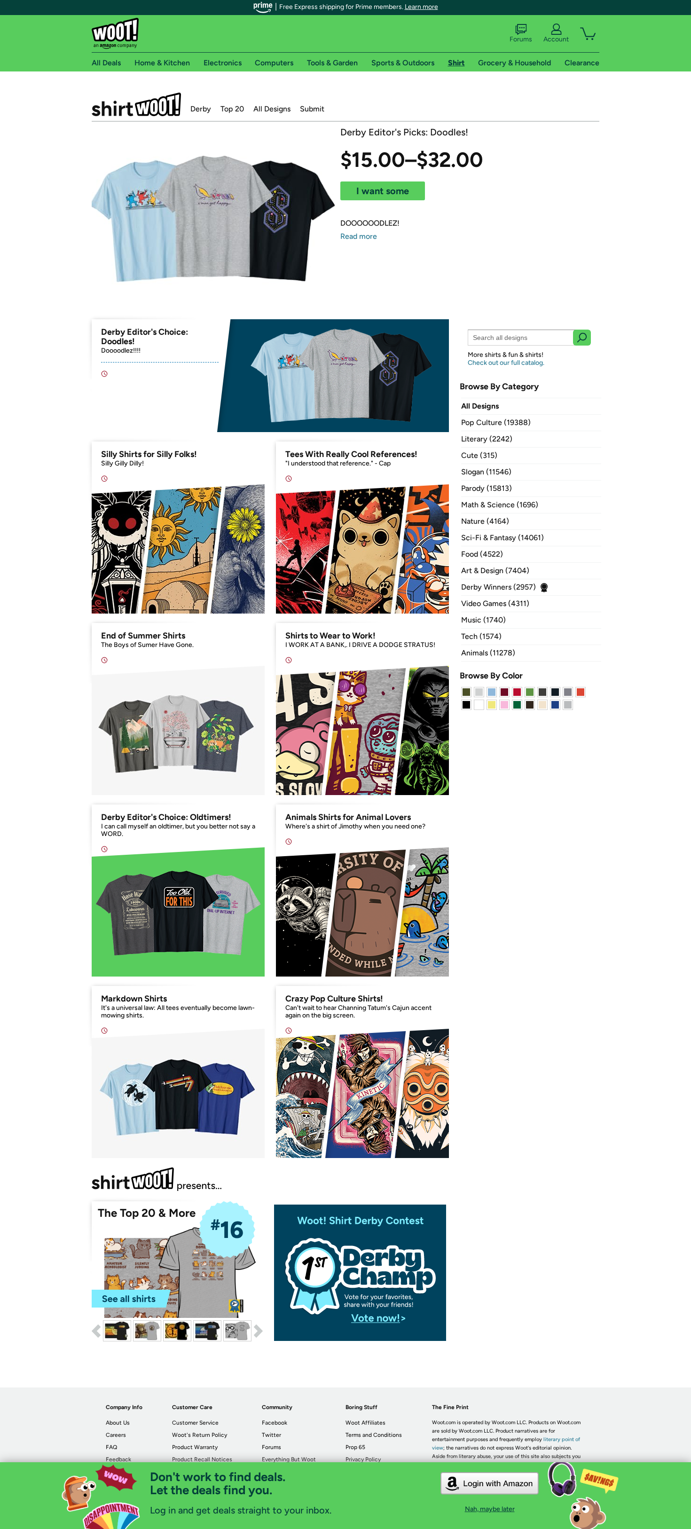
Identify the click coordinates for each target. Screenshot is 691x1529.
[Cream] (542, 705)
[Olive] (466, 692)
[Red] (517, 692)
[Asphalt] (542, 692)
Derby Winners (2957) (498, 587)
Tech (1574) (481, 636)
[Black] (466, 705)
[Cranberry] (504, 692)
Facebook (274, 1422)
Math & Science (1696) (499, 504)
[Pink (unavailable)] (504, 705)
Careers (116, 1435)
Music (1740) (483, 619)
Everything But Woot (289, 1459)
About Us (118, 1422)
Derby (200, 108)
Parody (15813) (486, 488)
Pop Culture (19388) (496, 422)
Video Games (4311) (495, 603)
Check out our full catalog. (506, 363)
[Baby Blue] (491, 692)
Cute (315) (479, 455)
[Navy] (555, 692)
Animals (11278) (488, 652)
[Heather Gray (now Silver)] (568, 705)
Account (556, 39)
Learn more (421, 7)
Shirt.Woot (136, 104)
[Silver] (479, 692)
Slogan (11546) (486, 471)
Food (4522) (482, 554)
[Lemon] (491, 705)
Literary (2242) (486, 438)
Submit (312, 108)
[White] (479, 705)
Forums (521, 39)
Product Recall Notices (202, 1459)
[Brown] (530, 705)
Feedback (118, 1459)
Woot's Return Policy (199, 1435)
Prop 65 (355, 1447)
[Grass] (530, 692)
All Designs (272, 108)
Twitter (271, 1435)
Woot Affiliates (365, 1422)
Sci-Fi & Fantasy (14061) (502, 537)
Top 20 (232, 108)
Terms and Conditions (374, 1435)
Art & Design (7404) (495, 570)
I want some (382, 191)
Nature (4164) (485, 521)
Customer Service (195, 1422)
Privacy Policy (363, 1459)
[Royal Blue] (555, 705)
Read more (358, 236)
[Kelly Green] (517, 705)
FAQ (111, 1447)
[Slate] (568, 692)
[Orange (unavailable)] (580, 692)
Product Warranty (195, 1447)
